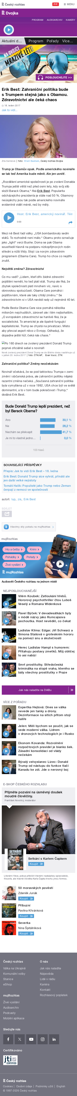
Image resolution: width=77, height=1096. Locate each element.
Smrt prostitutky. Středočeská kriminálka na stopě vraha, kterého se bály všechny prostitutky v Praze (46, 668)
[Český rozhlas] (13, 4)
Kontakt (45, 989)
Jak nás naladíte (50, 968)
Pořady (53, 41)
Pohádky (10, 557)
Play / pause (9, 217)
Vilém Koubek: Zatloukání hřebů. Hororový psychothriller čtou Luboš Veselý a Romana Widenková (44, 600)
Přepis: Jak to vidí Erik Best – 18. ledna (31, 471)
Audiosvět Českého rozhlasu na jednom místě (29, 581)
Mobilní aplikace (14, 1018)
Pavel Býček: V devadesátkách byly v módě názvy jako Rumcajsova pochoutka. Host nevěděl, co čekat (44, 617)
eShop (7, 984)
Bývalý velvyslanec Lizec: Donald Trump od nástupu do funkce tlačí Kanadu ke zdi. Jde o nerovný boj (43, 765)
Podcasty (9, 1013)
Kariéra (44, 984)
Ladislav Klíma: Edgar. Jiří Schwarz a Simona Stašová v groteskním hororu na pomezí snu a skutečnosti (45, 634)
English (61, 1086)
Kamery (70, 20)
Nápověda (47, 973)
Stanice (8, 979)
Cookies (8, 1086)
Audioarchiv (54, 20)
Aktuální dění (12, 41)
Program (37, 20)
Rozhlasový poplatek (54, 995)
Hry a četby (12, 549)
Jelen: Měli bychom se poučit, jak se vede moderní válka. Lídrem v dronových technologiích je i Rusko (46, 730)
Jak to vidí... (10, 110)
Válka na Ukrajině (14, 968)
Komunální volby (14, 973)
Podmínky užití (44, 1086)
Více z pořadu (14, 702)
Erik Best (43, 191)
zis (19, 499)
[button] (70, 223)
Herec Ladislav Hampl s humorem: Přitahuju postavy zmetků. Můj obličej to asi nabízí (46, 651)
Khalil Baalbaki (31, 161)
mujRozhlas (9, 539)
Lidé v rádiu (47, 979)
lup (13, 499)
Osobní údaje (24, 1086)
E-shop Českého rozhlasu (25, 784)
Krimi (33, 549)
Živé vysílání (12, 564)
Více (67, 41)
